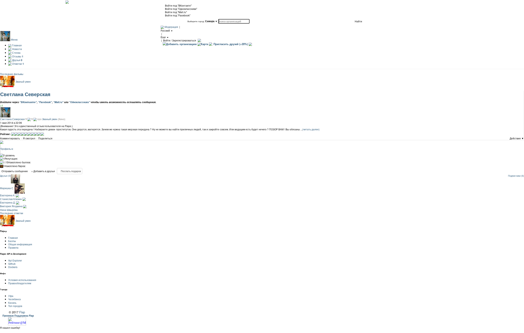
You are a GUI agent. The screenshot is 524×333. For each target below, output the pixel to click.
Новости (16, 49)
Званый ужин (23, 81)
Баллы (12, 241)
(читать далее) (311, 129)
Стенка (15, 52)
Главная (16, 45)
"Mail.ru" (58, 102)
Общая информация (20, 244)
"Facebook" (45, 102)
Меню (14, 39)
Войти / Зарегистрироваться (179, 40)
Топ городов (15, 306)
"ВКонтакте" (28, 102)
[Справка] (199, 40)
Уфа (10, 296)
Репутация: (10, 158)
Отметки (17, 63)
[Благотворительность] (250, 44)
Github (12, 263)
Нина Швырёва (9, 209)
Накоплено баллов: (17, 162)
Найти (358, 21)
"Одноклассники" (79, 102)
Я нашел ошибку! (10, 327)
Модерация (171, 26)
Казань (12, 302)
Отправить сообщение (14, 171)
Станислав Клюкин (11, 199)
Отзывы (17, 56)
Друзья (16, 60)
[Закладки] (54, 139)
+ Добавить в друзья (43, 171)
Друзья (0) (5, 175)
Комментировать (10, 138)
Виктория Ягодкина (11, 206)
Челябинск (14, 299)
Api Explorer (15, 260)
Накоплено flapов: (14, 166)
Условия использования (22, 280)
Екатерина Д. (8, 202)
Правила (13, 247)
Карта (204, 44)
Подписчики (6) (516, 175)
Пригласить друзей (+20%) (231, 44)
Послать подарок (70, 171)
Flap (22, 312)
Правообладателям (19, 283)
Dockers (12, 267)
